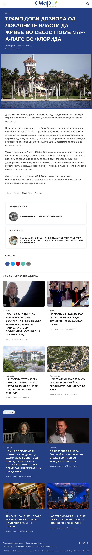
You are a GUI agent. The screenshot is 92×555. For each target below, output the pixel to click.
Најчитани (9, 412)
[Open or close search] (88, 4)
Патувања (10, 376)
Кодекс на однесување (46, 546)
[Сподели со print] (28, 264)
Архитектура (55, 376)
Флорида (38, 193)
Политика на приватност (13, 543)
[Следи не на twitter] (84, 543)
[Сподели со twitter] (13, 264)
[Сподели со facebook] (7, 264)
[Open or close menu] (5, 3)
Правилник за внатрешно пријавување (18, 546)
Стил (7, 13)
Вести (8, 513)
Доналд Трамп (13, 193)
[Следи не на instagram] (87, 543)
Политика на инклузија (34, 543)
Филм (8, 311)
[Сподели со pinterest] (18, 264)
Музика (9, 448)
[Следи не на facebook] (80, 543)
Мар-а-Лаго (27, 193)
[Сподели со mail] (23, 264)
